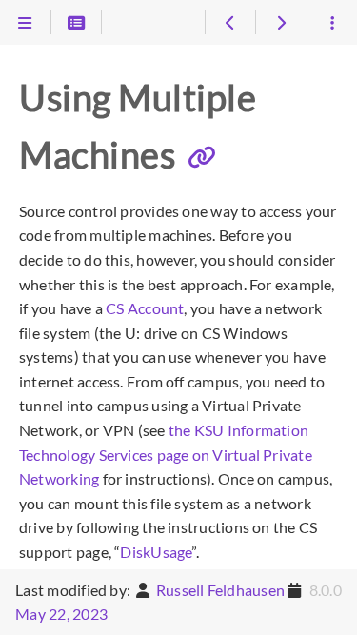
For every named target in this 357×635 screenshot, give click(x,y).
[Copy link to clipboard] (202, 157)
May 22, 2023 (61, 614)
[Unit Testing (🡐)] (230, 22)
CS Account (145, 308)
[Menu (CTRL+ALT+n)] (25, 22)
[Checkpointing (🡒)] (280, 22)
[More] (332, 22)
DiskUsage (155, 552)
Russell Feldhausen (220, 590)
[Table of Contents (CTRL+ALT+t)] (76, 22)
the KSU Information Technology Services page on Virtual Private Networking (165, 454)
